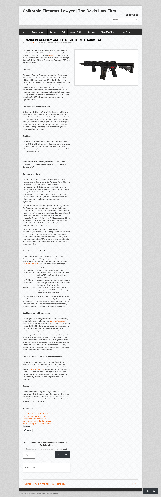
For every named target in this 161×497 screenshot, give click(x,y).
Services (53, 32)
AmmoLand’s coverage (57, 321)
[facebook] (130, 15)
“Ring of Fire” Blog (107, 32)
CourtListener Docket (30, 263)
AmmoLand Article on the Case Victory (37, 421)
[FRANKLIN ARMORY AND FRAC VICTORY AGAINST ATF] (106, 85)
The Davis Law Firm (36, 369)
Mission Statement (38, 32)
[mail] (137, 15)
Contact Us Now (125, 32)
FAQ (63, 32)
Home (24, 32)
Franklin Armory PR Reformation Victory (37, 423)
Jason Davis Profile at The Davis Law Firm (38, 414)
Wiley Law (53, 55)
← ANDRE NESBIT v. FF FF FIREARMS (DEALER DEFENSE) (44, 484)
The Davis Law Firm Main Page (34, 416)
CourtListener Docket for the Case (35, 418)
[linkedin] (133, 15)
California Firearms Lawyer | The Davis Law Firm (69, 11)
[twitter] (127, 15)
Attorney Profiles (76, 32)
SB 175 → (134, 484)
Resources (92, 32)
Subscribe (62, 454)
